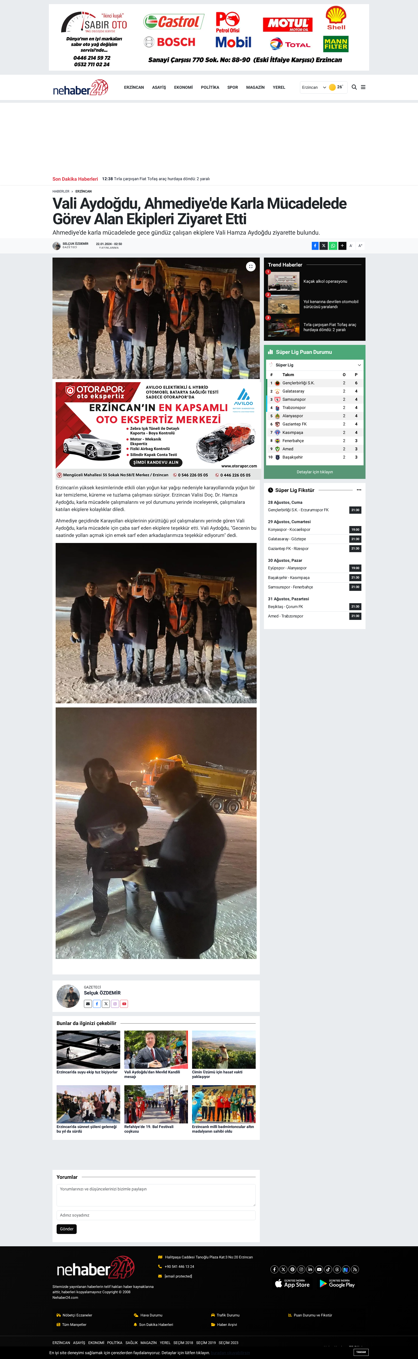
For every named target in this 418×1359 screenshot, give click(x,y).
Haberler (60, 191)
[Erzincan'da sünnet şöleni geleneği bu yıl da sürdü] (88, 1103)
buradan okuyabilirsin (230, 1352)
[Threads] (337, 1269)
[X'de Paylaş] (324, 246)
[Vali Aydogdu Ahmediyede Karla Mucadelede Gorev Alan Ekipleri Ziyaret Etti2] (156, 833)
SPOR (232, 87)
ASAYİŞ (159, 87)
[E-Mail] (88, 1004)
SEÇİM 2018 (183, 1343)
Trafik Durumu (228, 1315)
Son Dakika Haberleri (156, 1324)
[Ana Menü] (361, 87)
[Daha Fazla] (342, 246)
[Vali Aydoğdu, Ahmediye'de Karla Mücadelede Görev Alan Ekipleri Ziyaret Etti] (156, 318)
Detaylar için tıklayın (315, 471)
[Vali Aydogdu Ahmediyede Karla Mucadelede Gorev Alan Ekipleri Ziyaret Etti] (156, 623)
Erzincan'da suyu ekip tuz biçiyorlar (87, 1072)
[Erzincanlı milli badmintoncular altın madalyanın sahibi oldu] (224, 1103)
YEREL (279, 87)
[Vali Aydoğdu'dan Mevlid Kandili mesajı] (156, 1049)
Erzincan (83, 191)
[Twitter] (106, 1004)
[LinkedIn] (310, 1269)
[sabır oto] (209, 37)
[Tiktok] (328, 1269)
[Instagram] (115, 1004)
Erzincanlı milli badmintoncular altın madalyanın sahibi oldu (223, 1129)
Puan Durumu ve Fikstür (313, 1315)
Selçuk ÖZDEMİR (102, 993)
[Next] (346, 1269)
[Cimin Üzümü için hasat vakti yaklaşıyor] (224, 1049)
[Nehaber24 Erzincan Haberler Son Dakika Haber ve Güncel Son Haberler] (81, 87)
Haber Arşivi (227, 1324)
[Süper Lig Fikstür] (359, 490)
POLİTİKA (210, 87)
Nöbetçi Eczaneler (77, 1315)
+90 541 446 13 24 (179, 1266)
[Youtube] (124, 1004)
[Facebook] (97, 1004)
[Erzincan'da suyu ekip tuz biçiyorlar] (88, 1049)
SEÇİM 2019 (206, 1343)
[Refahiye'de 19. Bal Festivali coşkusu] (156, 1103)
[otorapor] (158, 430)
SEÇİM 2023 (228, 1343)
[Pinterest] (292, 1269)
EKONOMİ (183, 87)
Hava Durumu (151, 1315)
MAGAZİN (255, 87)
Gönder (67, 1228)
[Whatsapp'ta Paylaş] (333, 246)
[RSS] (355, 1269)
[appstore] (292, 1283)
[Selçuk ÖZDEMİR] (68, 996)
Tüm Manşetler (74, 1324)
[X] (283, 1269)
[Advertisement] (209, 137)
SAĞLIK (132, 1343)
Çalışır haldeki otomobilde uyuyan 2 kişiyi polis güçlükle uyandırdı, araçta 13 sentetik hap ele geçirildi (199, 178)
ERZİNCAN (134, 87)
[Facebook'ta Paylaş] (315, 246)
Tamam (361, 1352)
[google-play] (337, 1283)
